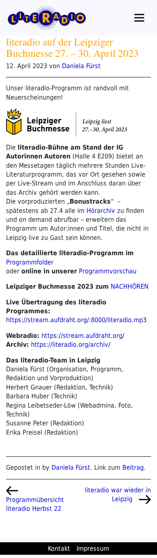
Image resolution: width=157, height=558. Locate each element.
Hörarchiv (101, 210)
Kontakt (59, 548)
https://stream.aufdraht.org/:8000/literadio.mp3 (76, 320)
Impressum (92, 548)
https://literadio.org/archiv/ (70, 344)
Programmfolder (30, 262)
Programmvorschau (107, 271)
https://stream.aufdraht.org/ (82, 335)
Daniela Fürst (81, 66)
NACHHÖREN (130, 286)
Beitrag (133, 467)
